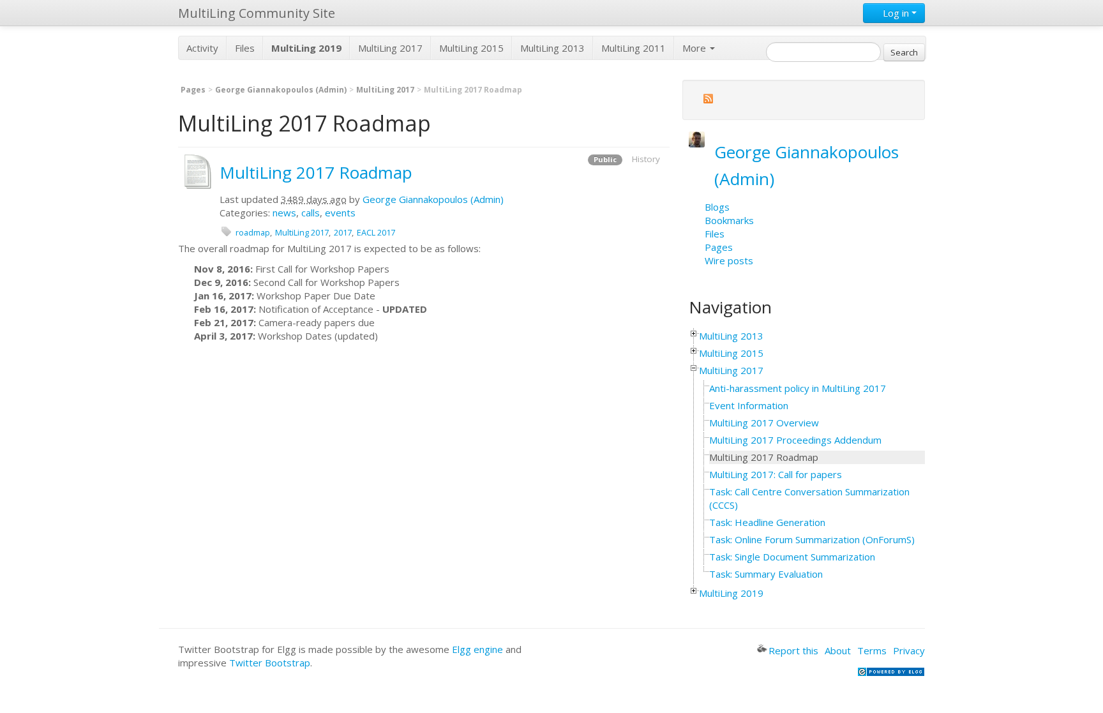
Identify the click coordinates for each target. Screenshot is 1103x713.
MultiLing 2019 (731, 593)
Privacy (909, 650)
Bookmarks (729, 220)
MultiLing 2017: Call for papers (775, 474)
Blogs (717, 206)
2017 (343, 232)
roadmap (253, 232)
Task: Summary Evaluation (766, 573)
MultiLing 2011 (633, 47)
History (646, 159)
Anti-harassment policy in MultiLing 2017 (797, 388)
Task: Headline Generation (767, 522)
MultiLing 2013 (552, 47)
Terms (872, 650)
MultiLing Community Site (256, 13)
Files (245, 47)
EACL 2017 (376, 232)
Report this (793, 650)
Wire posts (729, 260)
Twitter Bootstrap (269, 662)
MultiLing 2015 (471, 47)
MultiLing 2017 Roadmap (316, 172)
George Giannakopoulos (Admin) (281, 89)
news (284, 212)
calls (310, 212)
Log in (896, 12)
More (695, 47)
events (340, 212)
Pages (193, 89)
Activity (202, 47)
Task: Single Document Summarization (792, 556)
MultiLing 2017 (390, 47)
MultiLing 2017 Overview (764, 422)
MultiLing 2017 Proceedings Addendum (795, 439)
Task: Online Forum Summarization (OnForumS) (812, 539)
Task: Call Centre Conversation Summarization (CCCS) (809, 498)
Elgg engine (477, 649)
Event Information (748, 405)
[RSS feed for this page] (708, 100)
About (838, 650)
